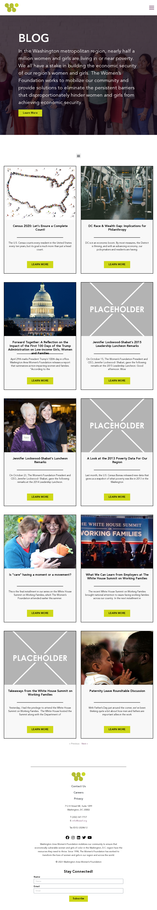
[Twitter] (84, 837)
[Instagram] (73, 837)
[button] (78, 155)
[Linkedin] (78, 837)
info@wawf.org (79, 821)
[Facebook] (67, 837)
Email (37, 886)
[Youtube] (89, 837)
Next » (85, 743)
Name (37, 877)
